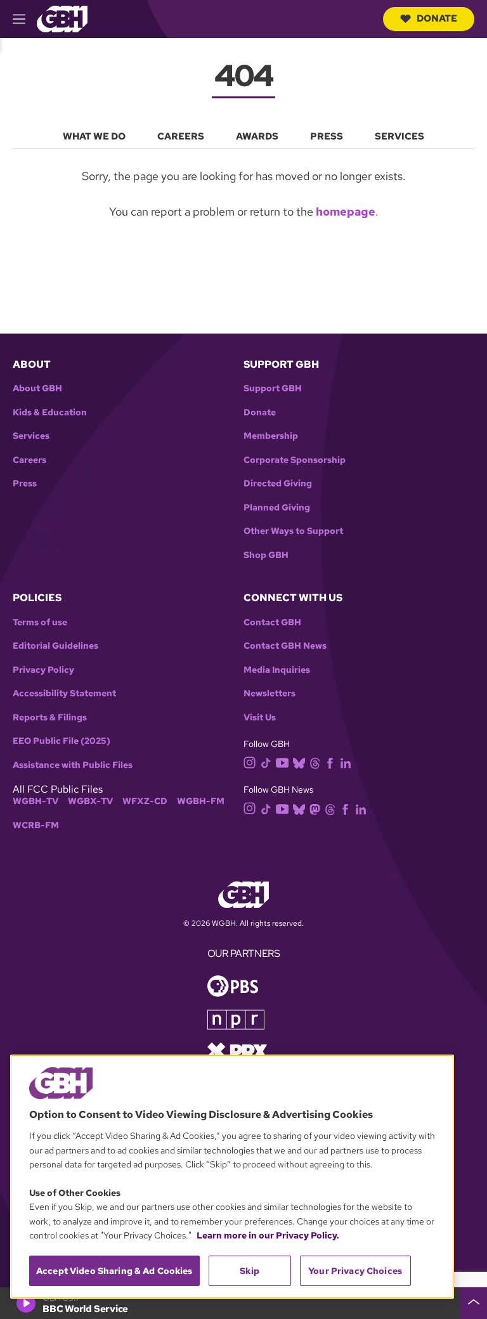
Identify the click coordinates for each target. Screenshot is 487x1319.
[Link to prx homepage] (237, 1049)
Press (25, 483)
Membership (271, 436)
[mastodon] (314, 808)
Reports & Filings (50, 717)
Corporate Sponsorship (295, 460)
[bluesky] (299, 762)
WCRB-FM (36, 825)
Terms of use (40, 622)
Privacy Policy (43, 670)
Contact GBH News (285, 645)
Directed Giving (278, 483)
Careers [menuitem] (180, 136)
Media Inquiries (277, 670)
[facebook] (330, 762)
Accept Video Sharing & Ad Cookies (114, 1271)
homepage (345, 211)
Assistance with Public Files (73, 765)
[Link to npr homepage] (235, 1018)
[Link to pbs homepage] (232, 984)
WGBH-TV (35, 801)
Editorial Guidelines (55, 645)
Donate (437, 18)
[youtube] (282, 761)
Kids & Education (50, 412)
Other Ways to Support (293, 531)
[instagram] (250, 762)
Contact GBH (272, 622)
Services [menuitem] (399, 136)
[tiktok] (266, 762)
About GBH (37, 388)
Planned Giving (277, 507)
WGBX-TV (90, 801)
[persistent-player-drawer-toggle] (473, 1303)
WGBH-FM (200, 801)
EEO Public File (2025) (61, 741)
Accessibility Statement (64, 693)
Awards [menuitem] (257, 136)
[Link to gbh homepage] (62, 18)
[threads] (314, 762)
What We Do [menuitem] (94, 136)
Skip (249, 1271)
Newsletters (269, 693)
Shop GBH (266, 555)
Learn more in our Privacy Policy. (268, 1235)
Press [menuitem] (326, 136)
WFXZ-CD (144, 801)
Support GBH (273, 388)
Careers (29, 460)
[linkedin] (345, 762)
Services (31, 436)
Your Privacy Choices (355, 1271)
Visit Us (260, 717)
